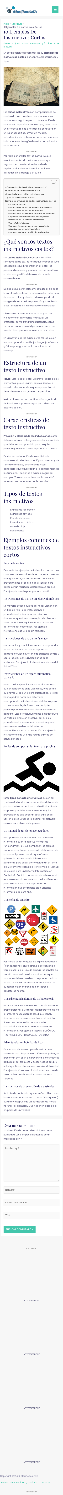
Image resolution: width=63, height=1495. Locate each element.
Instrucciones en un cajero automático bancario (31, 213)
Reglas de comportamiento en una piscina (28, 216)
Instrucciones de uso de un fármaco (25, 210)
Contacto (44, 1482)
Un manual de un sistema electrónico (26, 219)
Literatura (9, 43)
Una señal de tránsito (18, 223)
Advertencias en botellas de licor (24, 229)
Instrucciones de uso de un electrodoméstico (30, 207)
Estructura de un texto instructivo (23, 190)
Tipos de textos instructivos (20, 197)
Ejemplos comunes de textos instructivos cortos (30, 201)
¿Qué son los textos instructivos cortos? (26, 187)
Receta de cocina (17, 204)
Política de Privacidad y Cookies (19, 1482)
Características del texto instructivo (24, 194)
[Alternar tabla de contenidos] (52, 183)
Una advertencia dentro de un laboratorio (28, 226)
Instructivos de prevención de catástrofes (28, 232)
